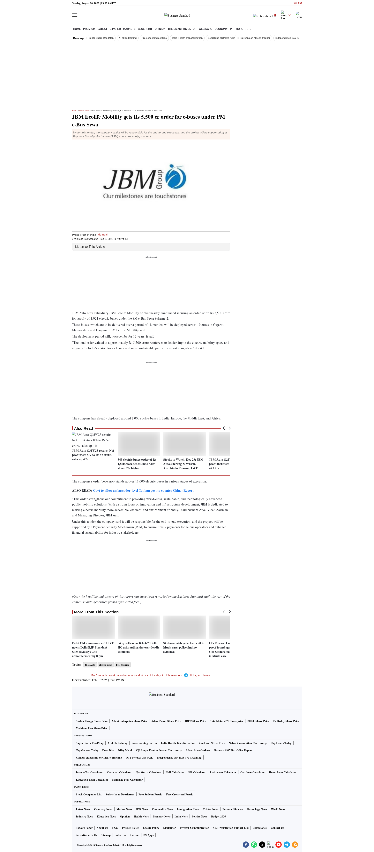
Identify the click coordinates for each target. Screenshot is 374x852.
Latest (102, 29)
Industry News (84, 816)
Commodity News (162, 809)
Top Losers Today (281, 743)
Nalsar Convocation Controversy (248, 743)
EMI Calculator (175, 772)
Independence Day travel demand (294, 38)
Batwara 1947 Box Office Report (233, 750)
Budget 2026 (218, 816)
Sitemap (106, 835)
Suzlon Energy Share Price (92, 721)
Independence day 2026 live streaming (179, 757)
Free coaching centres (154, 38)
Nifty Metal (125, 750)
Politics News (199, 816)
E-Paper (115, 29)
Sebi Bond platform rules (221, 38)
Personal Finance (232, 809)
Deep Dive (108, 750)
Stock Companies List (89, 794)
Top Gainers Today (87, 750)
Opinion (160, 29)
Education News (106, 816)
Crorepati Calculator (119, 772)
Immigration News (188, 809)
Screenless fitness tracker (255, 38)
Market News (124, 809)
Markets (129, 29)
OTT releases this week (139, 757)
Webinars (205, 29)
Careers (134, 835)
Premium (89, 29)
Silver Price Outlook (198, 750)
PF (231, 29)
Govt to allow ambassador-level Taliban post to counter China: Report (143, 490)
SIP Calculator (197, 772)
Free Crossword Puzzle (179, 794)
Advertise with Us (86, 835)
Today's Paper (84, 828)
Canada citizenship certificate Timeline (99, 757)
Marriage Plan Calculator (127, 779)
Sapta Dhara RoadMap (101, 38)
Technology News (257, 809)
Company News (103, 809)
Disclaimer (169, 828)
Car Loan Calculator (252, 772)
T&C (115, 828)
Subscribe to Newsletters (120, 794)
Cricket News (210, 809)
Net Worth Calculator (148, 772)
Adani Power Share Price (166, 721)
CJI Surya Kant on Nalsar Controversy (159, 750)
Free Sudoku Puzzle (150, 794)
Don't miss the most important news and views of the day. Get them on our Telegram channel (151, 675)
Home (77, 29)
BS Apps (148, 835)
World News (278, 809)
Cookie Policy (151, 828)
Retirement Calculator (223, 772)
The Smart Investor (182, 29)
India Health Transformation (187, 38)
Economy (221, 29)
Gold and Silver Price (212, 743)
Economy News (161, 816)
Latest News (83, 809)
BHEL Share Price (258, 721)
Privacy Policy (130, 828)
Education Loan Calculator (92, 779)
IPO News (142, 809)
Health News (141, 816)
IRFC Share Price (195, 721)
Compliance (260, 828)
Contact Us (277, 828)
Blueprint (145, 29)
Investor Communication (194, 828)
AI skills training (128, 38)
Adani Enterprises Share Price (129, 721)
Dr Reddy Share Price (286, 721)
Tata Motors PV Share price (226, 721)
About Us (102, 828)
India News (84, 110)
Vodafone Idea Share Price (91, 728)
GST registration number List (231, 828)
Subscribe (120, 835)
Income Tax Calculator (89, 772)
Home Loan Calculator (282, 772)
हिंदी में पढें (298, 3)
